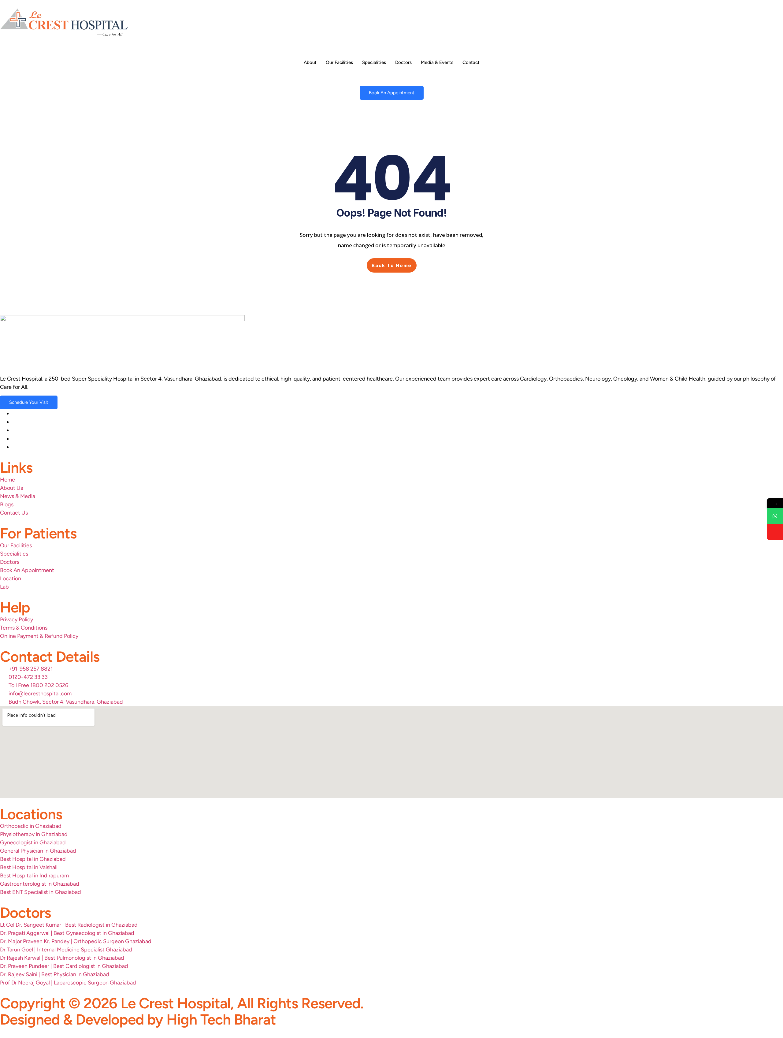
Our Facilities (339, 62)
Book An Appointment (391, 92)
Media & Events (437, 62)
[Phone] (775, 532)
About (310, 62)
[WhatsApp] (775, 516)
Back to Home (392, 265)
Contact (471, 62)
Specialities (374, 62)
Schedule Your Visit (28, 402)
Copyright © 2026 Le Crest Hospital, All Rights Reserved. (181, 1003)
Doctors (403, 62)
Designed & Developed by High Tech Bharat (138, 1019)
